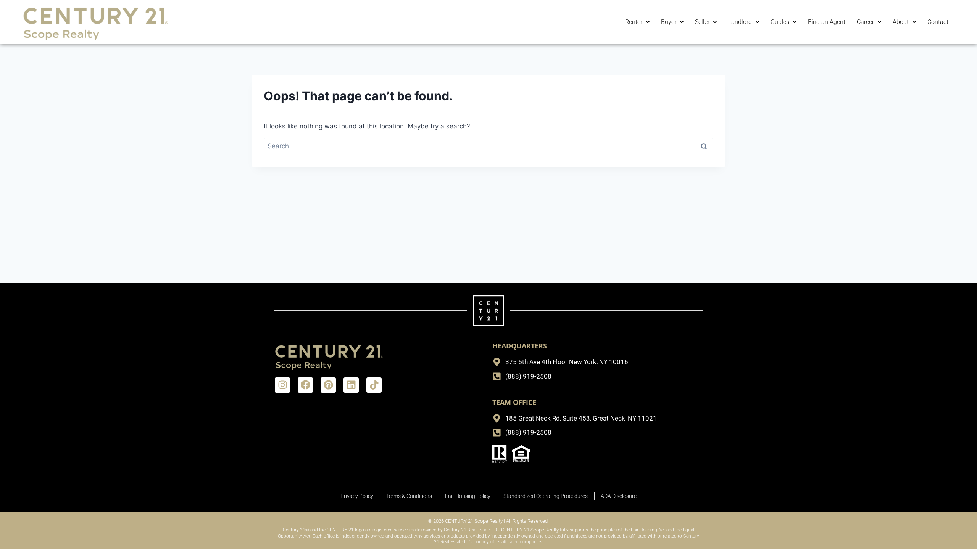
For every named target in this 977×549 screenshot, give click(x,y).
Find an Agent (826, 22)
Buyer (668, 22)
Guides (780, 22)
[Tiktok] (374, 385)
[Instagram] (282, 385)
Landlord (740, 22)
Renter (633, 22)
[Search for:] (488, 146)
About (901, 22)
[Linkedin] (351, 385)
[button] (637, 22)
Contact (937, 22)
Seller (702, 22)
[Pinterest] (328, 385)
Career (865, 22)
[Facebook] (305, 385)
